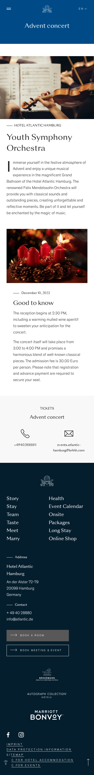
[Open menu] (8, 8)
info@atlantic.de (20, 620)
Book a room (32, 635)
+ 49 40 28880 (19, 613)
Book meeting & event (41, 650)
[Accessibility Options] (5, 762)
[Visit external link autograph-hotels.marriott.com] (47, 695)
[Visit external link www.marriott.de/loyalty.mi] (47, 715)
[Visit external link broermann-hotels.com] (47, 674)
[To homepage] (47, 12)
